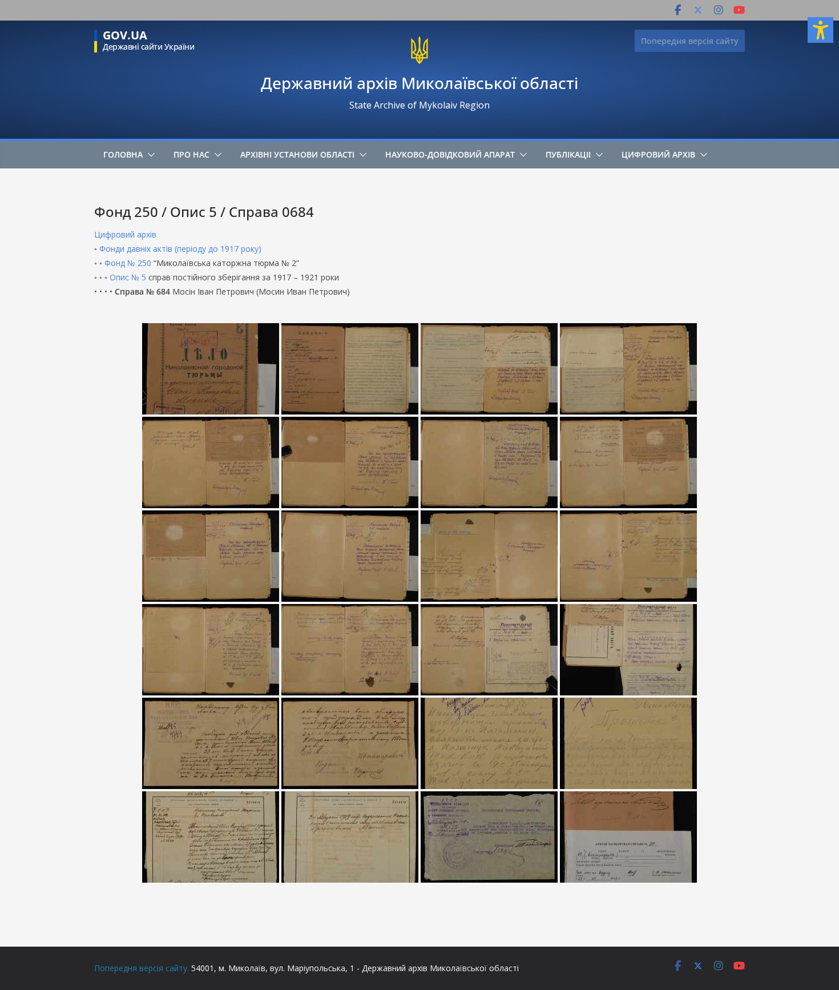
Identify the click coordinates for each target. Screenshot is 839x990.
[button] (149, 155)
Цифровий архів (658, 154)
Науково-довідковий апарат (450, 154)
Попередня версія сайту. (141, 968)
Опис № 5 (128, 277)
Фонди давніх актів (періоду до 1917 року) (180, 248)
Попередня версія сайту (690, 40)
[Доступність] (820, 30)
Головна (123, 154)
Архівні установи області (297, 154)
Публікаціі (568, 154)
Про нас (191, 154)
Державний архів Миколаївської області (419, 83)
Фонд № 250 (127, 262)
